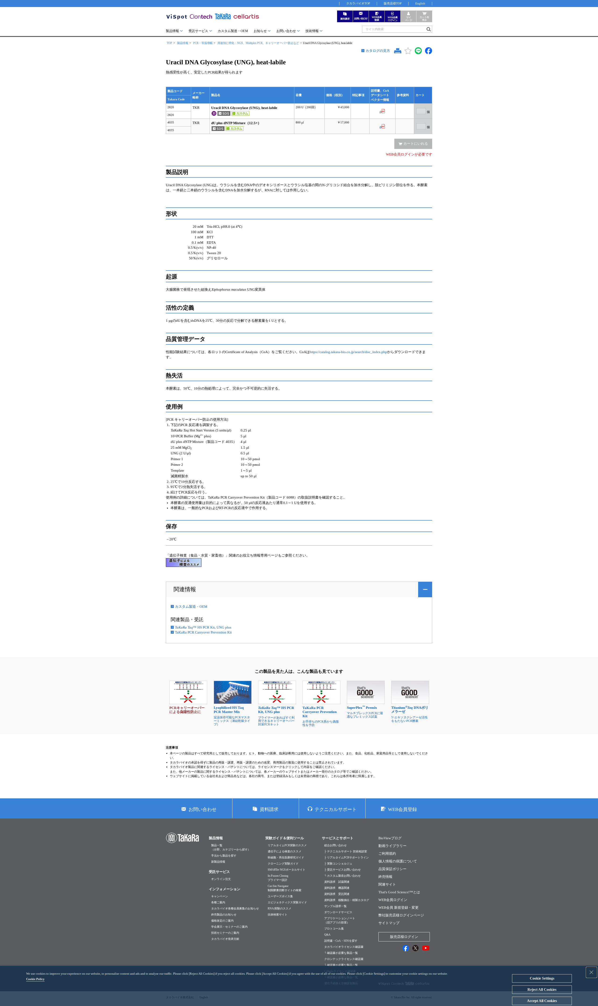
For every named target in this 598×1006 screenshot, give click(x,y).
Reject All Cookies (541, 990)
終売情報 (385, 877)
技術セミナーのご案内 (225, 932)
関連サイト (387, 884)
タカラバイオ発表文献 (225, 939)
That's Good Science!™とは (399, 892)
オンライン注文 (221, 879)
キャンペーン (219, 896)
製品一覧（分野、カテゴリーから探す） (230, 847)
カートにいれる (415, 143)
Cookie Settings (542, 978)
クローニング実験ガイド (283, 863)
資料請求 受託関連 (336, 894)
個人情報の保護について (397, 861)
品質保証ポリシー (392, 869)
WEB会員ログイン (392, 900)
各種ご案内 (218, 902)
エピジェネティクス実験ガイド (287, 902)
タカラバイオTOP (358, 3)
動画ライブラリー (392, 846)
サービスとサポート (337, 838)
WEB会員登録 (402, 809)
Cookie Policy (35, 979)
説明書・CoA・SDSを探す (340, 940)
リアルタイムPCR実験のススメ (287, 845)
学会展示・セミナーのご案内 (229, 926)
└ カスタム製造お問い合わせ (342, 875)
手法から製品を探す (223, 855)
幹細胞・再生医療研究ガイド (286, 857)
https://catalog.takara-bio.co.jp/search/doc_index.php (348, 352)
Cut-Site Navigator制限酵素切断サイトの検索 (284, 888)
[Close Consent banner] (591, 972)
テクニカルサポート (336, 809)
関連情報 (185, 589)
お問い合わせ (286, 31)
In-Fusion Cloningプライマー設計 (278, 878)
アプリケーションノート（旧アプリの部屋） (339, 920)
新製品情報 (218, 861)
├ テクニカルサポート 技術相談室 (345, 851)
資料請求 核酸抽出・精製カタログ (346, 900)
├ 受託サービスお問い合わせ (342, 869)
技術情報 (312, 31)
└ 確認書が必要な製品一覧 (341, 953)
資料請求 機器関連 (336, 888)
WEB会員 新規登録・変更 (398, 907)
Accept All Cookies (542, 1001)
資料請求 (269, 809)
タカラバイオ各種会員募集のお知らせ (235, 908)
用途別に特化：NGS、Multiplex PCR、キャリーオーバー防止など (258, 43)
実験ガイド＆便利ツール (284, 838)
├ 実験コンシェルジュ (338, 863)
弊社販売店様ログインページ (401, 915)
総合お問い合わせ (335, 845)
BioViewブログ (390, 838)
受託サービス (198, 31)
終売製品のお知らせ (223, 914)
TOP (169, 43)
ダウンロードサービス (338, 912)
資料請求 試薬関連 (336, 881)
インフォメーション (224, 889)
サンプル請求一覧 (335, 906)
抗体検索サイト (277, 914)
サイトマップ (388, 923)
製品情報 (172, 31)
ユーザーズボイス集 (280, 896)
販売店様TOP (393, 3)
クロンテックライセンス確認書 (343, 959)
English (420, 3)
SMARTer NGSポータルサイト (286, 869)
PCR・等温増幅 (203, 43)
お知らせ (260, 31)
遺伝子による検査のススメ (284, 851)
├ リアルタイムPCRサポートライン (346, 857)
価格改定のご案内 (222, 920)
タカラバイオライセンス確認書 (343, 946)
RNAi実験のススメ (279, 908)
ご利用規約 (387, 853)
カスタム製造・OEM (233, 31)
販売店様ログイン (404, 937)
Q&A (327, 934)
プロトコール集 (334, 928)
